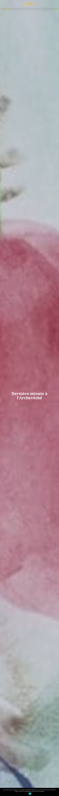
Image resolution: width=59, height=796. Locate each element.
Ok (30, 793)
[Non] (57, 792)
